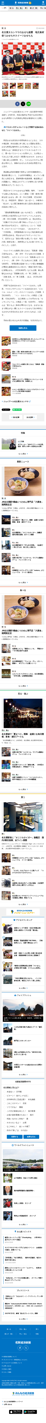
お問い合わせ (7, 1366)
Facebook (20, 1348)
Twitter (26, 1348)
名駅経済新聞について (10, 1356)
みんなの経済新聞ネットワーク (23, 1393)
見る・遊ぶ (19, 8)
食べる (12, 8)
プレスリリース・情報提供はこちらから (15, 1360)
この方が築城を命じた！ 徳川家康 (21, 1111)
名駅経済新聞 (21, 2)
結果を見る (31, 1137)
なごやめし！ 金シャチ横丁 (18, 1126)
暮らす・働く (34, 8)
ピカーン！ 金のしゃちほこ (18, 1096)
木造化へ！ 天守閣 (14, 1092)
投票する (14, 1137)
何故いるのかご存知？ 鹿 (17, 1119)
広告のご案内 (7, 1369)
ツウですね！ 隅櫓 (15, 1107)
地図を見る (23, 328)
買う (26, 8)
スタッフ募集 (7, 1372)
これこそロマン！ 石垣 (16, 1103)
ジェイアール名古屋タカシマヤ (11, 39)
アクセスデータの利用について (12, 1363)
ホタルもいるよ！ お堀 (16, 1123)
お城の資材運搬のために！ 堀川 (20, 1115)
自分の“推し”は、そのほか (17, 1130)
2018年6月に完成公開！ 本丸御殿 (21, 1099)
